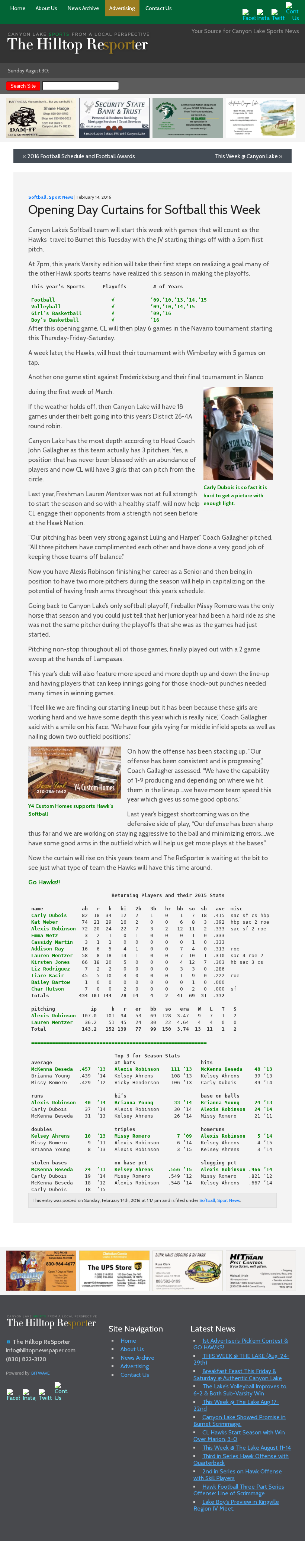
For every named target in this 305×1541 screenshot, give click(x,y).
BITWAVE (40, 1373)
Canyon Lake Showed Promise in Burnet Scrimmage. (239, 1420)
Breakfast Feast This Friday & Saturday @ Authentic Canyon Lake (237, 1374)
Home (17, 8)
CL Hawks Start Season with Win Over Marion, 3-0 (239, 1436)
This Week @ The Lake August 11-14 (246, 1447)
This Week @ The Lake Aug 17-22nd (236, 1405)
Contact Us (158, 8)
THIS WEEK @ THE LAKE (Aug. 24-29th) (241, 1359)
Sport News (61, 197)
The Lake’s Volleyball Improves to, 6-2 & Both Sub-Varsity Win (240, 1390)
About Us (46, 8)
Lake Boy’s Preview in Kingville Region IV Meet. (236, 1505)
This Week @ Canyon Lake (246, 156)
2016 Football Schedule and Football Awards (81, 156)
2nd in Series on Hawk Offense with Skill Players (237, 1475)
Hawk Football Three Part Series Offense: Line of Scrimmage (238, 1490)
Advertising (122, 8)
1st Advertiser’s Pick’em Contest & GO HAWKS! (240, 1344)
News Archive (83, 8)
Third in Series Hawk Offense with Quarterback (241, 1459)
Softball (37, 197)
